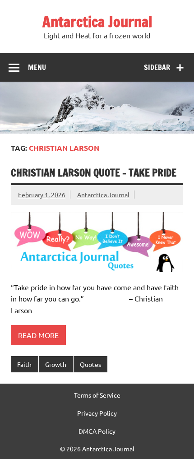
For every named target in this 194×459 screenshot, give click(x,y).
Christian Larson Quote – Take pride (93, 173)
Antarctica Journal (97, 21)
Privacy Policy (97, 413)
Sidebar (157, 67)
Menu (37, 67)
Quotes (90, 364)
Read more (38, 334)
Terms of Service (97, 395)
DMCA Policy (97, 431)
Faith (24, 364)
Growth (55, 364)
